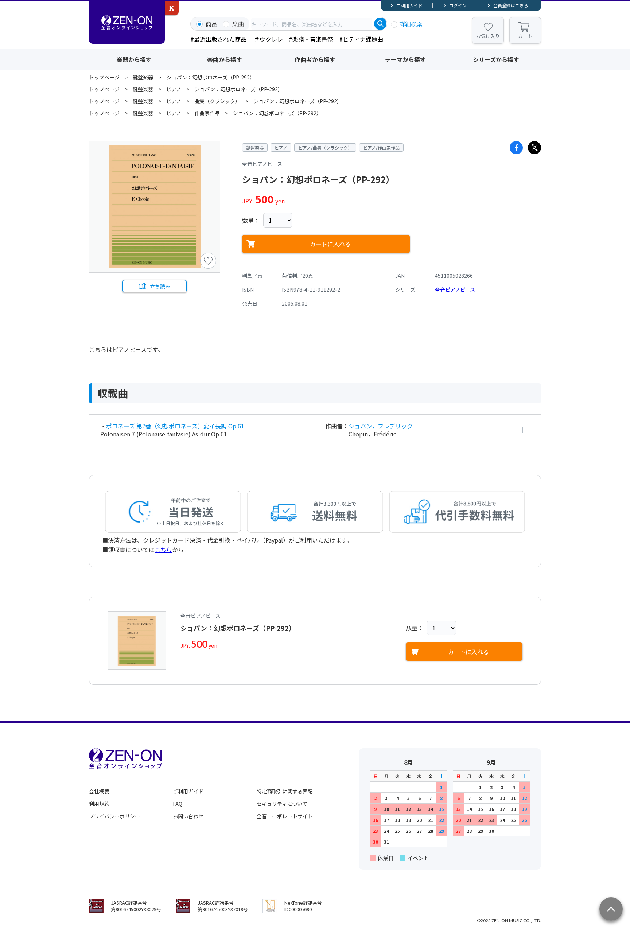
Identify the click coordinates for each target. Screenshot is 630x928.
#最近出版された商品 (218, 39)
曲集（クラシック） (217, 101)
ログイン (458, 5)
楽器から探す (134, 59)
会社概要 (99, 791)
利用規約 (99, 803)
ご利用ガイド (409, 5)
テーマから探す (405, 59)
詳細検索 (411, 23)
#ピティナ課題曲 (361, 39)
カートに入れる (330, 244)
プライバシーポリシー (114, 816)
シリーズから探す (496, 59)
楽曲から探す (224, 59)
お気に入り (488, 35)
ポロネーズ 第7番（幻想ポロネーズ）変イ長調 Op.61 (175, 426)
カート (525, 35)
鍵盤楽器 (143, 77)
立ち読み (160, 286)
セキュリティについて (282, 803)
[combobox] (311, 24)
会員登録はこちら (510, 5)
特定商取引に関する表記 (285, 791)
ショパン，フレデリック (381, 426)
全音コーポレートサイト (285, 816)
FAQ (177, 803)
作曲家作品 (207, 113)
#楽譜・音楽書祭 (311, 39)
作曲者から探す (315, 59)
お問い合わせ (188, 816)
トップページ (104, 77)
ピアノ (173, 89)
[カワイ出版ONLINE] (172, 8)
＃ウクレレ (268, 39)
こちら (163, 549)
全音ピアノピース (455, 289)
